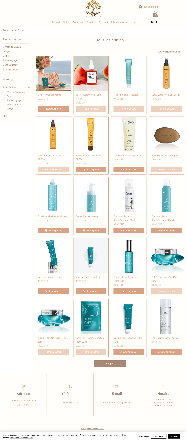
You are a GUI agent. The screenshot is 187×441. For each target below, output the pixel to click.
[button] (155, 14)
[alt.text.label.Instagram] (152, 22)
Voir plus (110, 363)
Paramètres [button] (144, 436)
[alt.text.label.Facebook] (156, 22)
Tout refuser (159, 436)
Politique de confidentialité (21, 437)
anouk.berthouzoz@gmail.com (117, 403)
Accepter (174, 436)
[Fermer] (183, 436)
